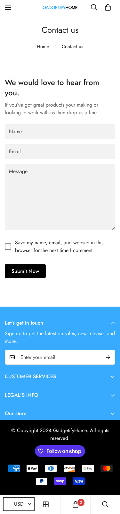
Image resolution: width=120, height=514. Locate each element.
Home (43, 46)
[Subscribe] (108, 357)
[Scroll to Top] (108, 480)
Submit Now (25, 271)
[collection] (46, 504)
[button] (107, 7)
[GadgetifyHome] (60, 7)
